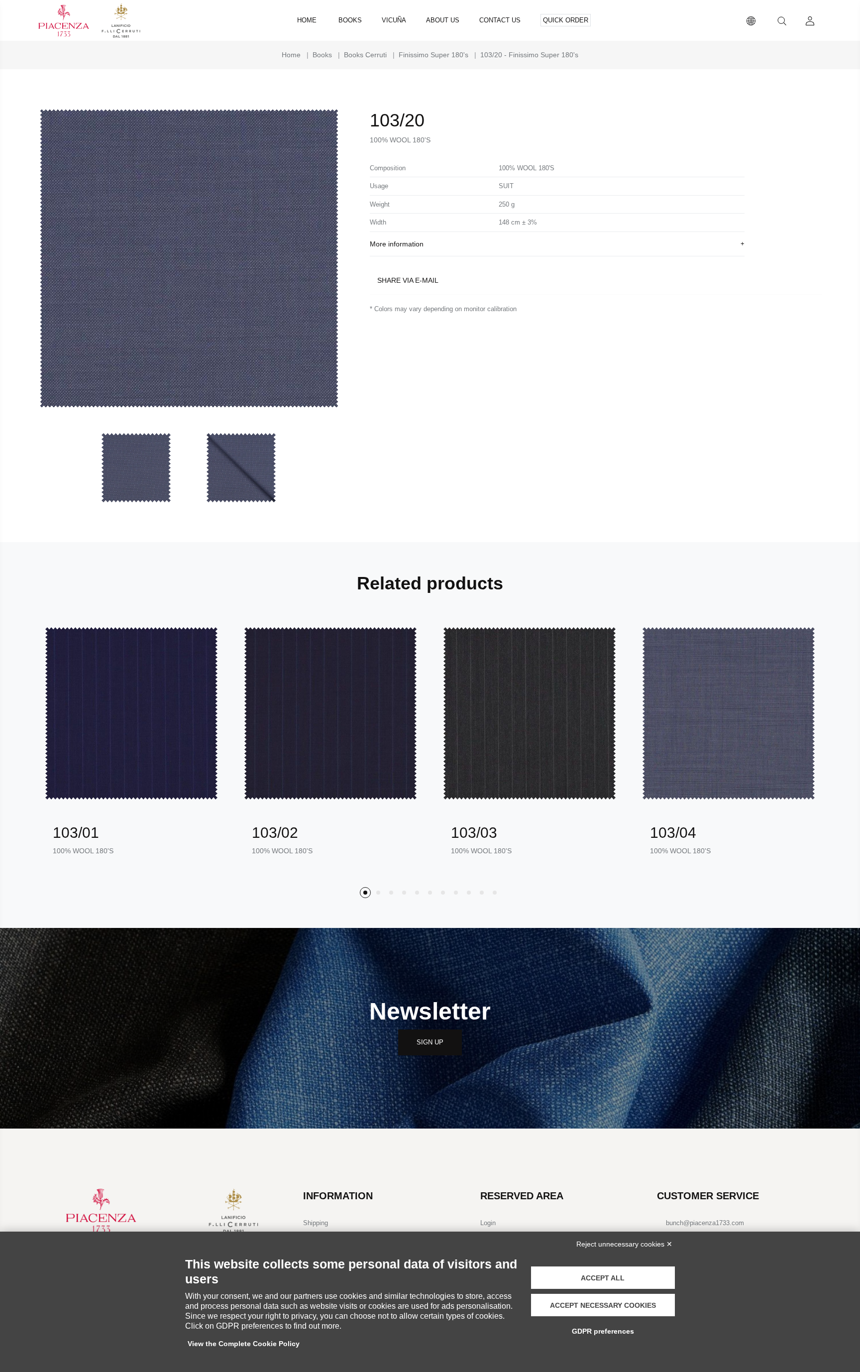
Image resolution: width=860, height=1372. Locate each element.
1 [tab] (365, 893)
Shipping (315, 1223)
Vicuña (394, 20)
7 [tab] (443, 893)
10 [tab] (482, 893)
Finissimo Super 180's (433, 55)
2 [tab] (378, 893)
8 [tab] (456, 893)
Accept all (603, 1278)
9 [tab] (469, 893)
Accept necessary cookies (603, 1305)
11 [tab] (495, 893)
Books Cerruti (365, 55)
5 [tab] (417, 893)
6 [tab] (430, 893)
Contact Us (500, 20)
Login (488, 1223)
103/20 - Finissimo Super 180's (529, 55)
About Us (442, 20)
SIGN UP (430, 1042)
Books (350, 20)
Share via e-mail (407, 280)
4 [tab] (404, 893)
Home (307, 20)
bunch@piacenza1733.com (705, 1223)
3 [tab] (391, 893)
